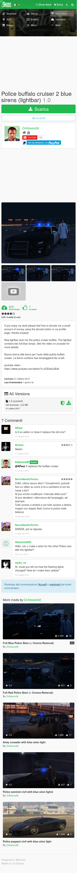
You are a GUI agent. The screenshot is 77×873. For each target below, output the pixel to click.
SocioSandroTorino (26, 479)
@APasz (20, 466)
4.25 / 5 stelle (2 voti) (11, 317)
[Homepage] (24, 132)
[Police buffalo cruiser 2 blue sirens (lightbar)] (38, 232)
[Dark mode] (66, 4)
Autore (34, 462)
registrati (54, 584)
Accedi (42, 584)
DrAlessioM (30, 128)
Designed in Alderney (13, 859)
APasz (19, 428)
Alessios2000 (23, 542)
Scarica (41, 109)
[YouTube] (28, 132)
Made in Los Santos (12, 863)
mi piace (33, 309)
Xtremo (19, 445)
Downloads (14, 309)
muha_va (20, 562)
